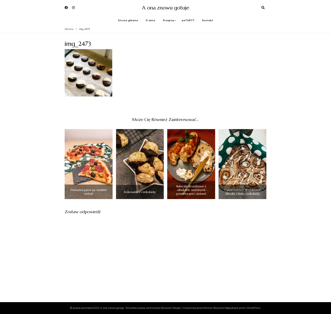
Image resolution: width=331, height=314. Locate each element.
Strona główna (128, 20)
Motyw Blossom (214, 308)
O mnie (150, 20)
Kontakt (207, 20)
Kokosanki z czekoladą (140, 192)
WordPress (253, 308)
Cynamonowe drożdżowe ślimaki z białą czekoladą (242, 191)
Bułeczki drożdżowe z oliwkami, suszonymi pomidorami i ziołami (191, 190)
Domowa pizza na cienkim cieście (88, 191)
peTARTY (188, 20)
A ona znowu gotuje (165, 7)
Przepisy (168, 20)
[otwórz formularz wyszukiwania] (263, 7)
